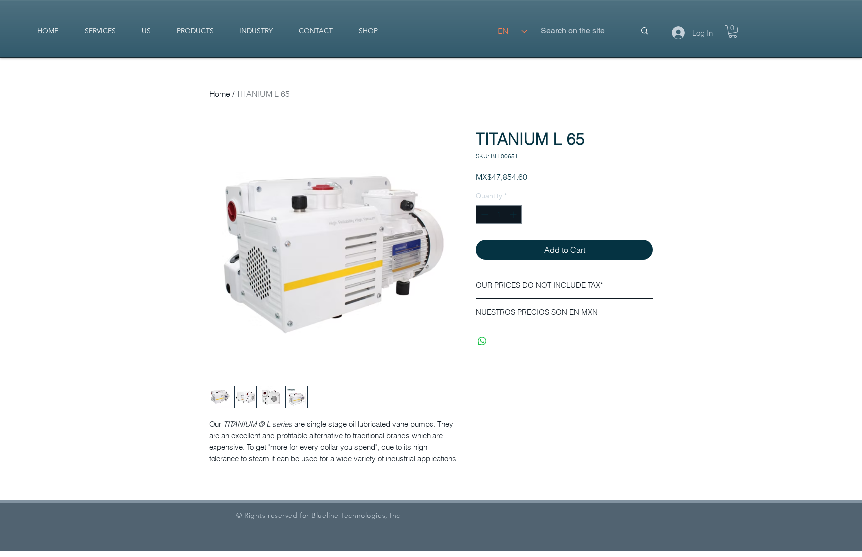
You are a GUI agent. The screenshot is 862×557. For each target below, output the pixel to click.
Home (219, 94)
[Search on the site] (644, 31)
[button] (732, 31)
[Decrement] (483, 214)
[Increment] (514, 214)
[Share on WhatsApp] (482, 341)
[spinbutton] (499, 214)
